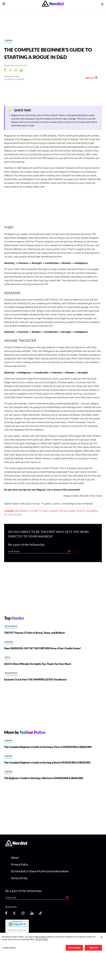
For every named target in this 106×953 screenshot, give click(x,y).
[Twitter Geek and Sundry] (10, 70)
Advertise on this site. (17, 930)
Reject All (93, 948)
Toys (7, 657)
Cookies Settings (9, 947)
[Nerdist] (53, 4)
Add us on (89, 78)
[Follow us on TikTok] (40, 914)
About (15, 857)
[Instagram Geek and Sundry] (15, 70)
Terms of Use (19, 878)
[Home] (16, 845)
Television (11, 626)
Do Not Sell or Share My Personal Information (40, 871)
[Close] (102, 937)
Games (8, 40)
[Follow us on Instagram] (23, 914)
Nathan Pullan (13, 76)
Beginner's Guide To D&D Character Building (45, 511)
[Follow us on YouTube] (32, 914)
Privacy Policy (19, 864)
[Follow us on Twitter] (14, 914)
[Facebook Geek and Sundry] (5, 70)
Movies (9, 641)
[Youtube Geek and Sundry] (21, 70)
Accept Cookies (74, 948)
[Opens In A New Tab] (17, 924)
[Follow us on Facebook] (6, 914)
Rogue (81, 511)
